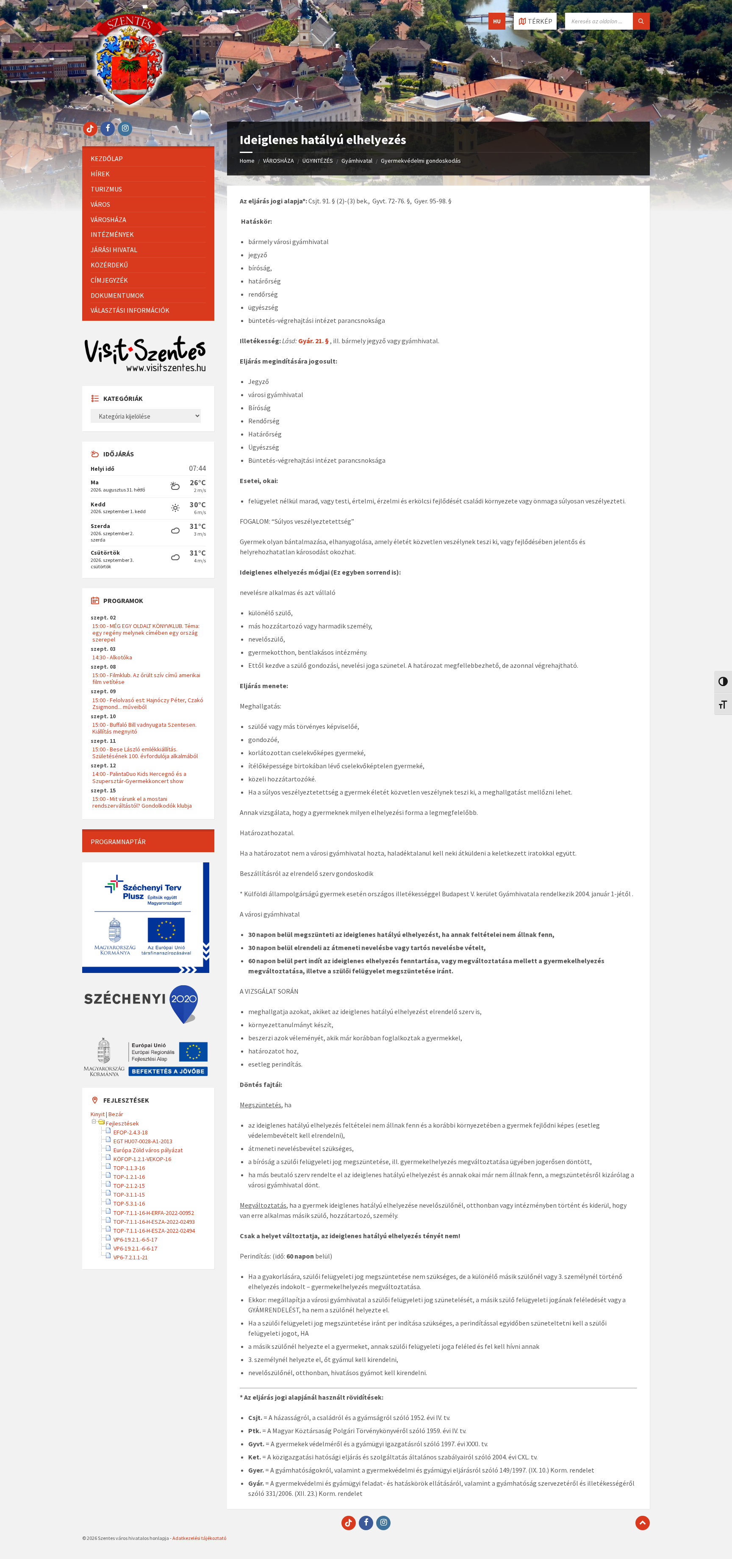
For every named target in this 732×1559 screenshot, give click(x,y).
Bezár (115, 1114)
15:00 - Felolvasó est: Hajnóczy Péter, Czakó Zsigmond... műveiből (147, 703)
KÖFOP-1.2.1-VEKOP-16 (142, 1159)
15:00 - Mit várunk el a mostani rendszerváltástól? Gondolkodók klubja (142, 802)
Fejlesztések (122, 1123)
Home (247, 160)
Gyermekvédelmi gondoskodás (421, 160)
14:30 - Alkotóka (112, 657)
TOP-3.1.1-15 (129, 1194)
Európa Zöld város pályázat (148, 1150)
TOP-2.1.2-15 (129, 1185)
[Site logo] (129, 105)
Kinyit (98, 1114)
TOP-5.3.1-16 (129, 1203)
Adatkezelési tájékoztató (199, 1538)
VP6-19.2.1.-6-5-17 (135, 1239)
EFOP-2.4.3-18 (131, 1132)
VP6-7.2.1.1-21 (131, 1257)
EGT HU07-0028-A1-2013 (143, 1141)
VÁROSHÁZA (278, 160)
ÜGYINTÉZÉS (317, 160)
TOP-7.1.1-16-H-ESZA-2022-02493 (154, 1222)
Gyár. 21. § (314, 340)
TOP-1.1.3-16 (129, 1168)
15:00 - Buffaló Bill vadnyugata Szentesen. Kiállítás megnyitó (144, 728)
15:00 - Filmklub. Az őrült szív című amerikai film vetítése (146, 678)
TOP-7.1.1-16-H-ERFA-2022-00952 (154, 1213)
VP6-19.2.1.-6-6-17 (135, 1248)
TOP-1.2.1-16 (129, 1177)
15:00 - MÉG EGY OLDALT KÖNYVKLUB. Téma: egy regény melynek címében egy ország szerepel (146, 632)
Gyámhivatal (356, 160)
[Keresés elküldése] (641, 21)
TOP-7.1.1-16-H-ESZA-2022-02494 (154, 1230)
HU (497, 21)
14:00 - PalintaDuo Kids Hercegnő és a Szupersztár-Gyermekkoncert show (139, 777)
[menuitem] (148, 158)
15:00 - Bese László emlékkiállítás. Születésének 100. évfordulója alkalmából (145, 752)
